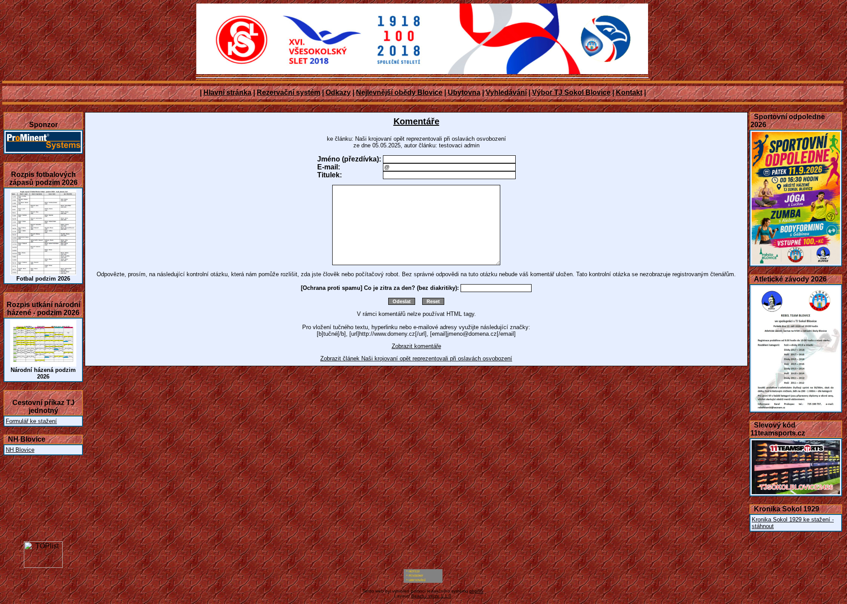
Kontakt (629, 92)
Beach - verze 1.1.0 (431, 595)
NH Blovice (20, 449)
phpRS (476, 591)
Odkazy (338, 92)
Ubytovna (464, 92)
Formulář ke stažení (31, 421)
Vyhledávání (506, 92)
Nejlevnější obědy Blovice (399, 92)
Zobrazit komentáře (416, 346)
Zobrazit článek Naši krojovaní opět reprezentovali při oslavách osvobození (416, 358)
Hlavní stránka (227, 92)
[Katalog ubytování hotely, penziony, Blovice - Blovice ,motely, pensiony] (423, 581)
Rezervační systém (288, 92)
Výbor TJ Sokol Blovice (571, 92)
